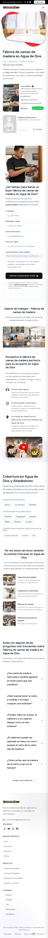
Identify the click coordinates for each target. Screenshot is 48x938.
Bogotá (9, 895)
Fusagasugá (20, 517)
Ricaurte (17, 522)
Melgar (7, 522)
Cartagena (10, 914)
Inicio (4, 61)
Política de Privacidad (20, 284)
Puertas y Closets (11, 883)
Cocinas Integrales (11, 873)
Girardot (32, 517)
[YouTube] (9, 829)
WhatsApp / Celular (13, 221)
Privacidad (7, 934)
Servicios (7, 851)
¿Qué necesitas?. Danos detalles (18, 252)
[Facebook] (30, 2)
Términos (17, 934)
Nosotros (8, 846)
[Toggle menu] (43, 7)
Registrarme (39, 2)
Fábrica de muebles (26, 61)
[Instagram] (27, 2)
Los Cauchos (20, 505)
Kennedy (32, 505)
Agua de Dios (13, 61)
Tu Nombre (10, 211)
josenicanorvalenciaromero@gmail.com (32, 103)
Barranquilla (10, 909)
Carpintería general (11, 868)
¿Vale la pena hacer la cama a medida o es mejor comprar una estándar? (22, 699)
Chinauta (8, 517)
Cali (7, 904)
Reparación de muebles (13, 878)
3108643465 (26, 96)
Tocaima (28, 522)
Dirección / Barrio (12, 242)
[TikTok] (25, 2)
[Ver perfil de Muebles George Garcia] (24, 124)
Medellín (9, 900)
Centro (7, 505)
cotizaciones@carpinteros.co (18, 820)
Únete (6, 856)
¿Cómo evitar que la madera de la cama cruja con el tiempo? (22, 764)
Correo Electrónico (13, 232)
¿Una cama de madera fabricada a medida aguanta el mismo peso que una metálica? (22, 679)
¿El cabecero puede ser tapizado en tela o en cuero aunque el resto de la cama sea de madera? (22, 743)
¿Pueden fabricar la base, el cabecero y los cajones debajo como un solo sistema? (22, 720)
